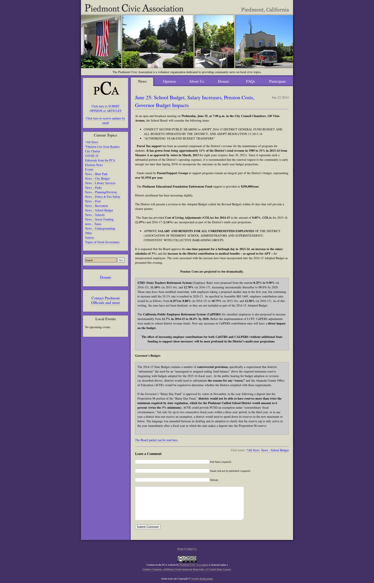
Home (180, 548)
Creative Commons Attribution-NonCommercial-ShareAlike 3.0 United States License (187, 569)
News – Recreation (96, 206)
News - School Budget (275, 450)
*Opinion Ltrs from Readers (102, 147)
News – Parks (93, 187)
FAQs (250, 81)
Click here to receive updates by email (105, 120)
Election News (94, 165)
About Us (196, 81)
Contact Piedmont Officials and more (105, 300)
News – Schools (95, 215)
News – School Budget (99, 210)
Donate (105, 277)
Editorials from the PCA (100, 160)
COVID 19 (91, 156)
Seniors (89, 237)
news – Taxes (93, 224)
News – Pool (93, 201)
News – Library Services (100, 183)
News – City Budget (97, 178)
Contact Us (191, 548)
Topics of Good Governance (102, 242)
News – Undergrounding (100, 228)
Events (89, 169)
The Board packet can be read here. (156, 440)
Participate (277, 81)
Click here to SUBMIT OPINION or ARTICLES (105, 108)
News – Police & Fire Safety (102, 196)
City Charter (92, 151)
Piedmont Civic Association (194, 564)
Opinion (169, 81)
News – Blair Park (96, 174)
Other (88, 233)
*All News (91, 142)
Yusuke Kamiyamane (202, 578)
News (142, 81)
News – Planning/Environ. (101, 192)
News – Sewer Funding (99, 219)
